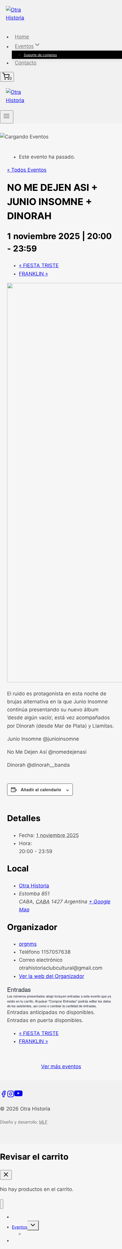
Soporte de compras (40, 55)
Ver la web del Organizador (51, 976)
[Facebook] (3, 1096)
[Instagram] (10, 1096)
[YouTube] (18, 1096)
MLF (43, 1121)
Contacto (25, 63)
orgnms (28, 944)
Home (22, 37)
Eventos (19, 1226)
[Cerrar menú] (1, 1204)
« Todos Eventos (26, 170)
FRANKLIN (33, 274)
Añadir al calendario (41, 789)
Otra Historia (34, 886)
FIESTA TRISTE (39, 265)
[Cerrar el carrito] (6, 1175)
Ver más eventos (61, 1066)
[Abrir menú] (6, 116)
